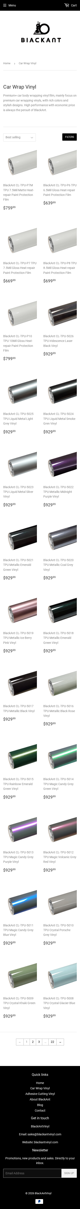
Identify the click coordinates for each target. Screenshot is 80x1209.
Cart (73, 5)
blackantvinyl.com (46, 1142)
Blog (40, 1105)
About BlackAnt (40, 1099)
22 (52, 1042)
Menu (12, 5)
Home (6, 63)
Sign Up (69, 1173)
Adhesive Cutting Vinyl (40, 1094)
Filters (69, 137)
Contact (40, 1110)
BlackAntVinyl (43, 1193)
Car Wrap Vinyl (40, 1088)
